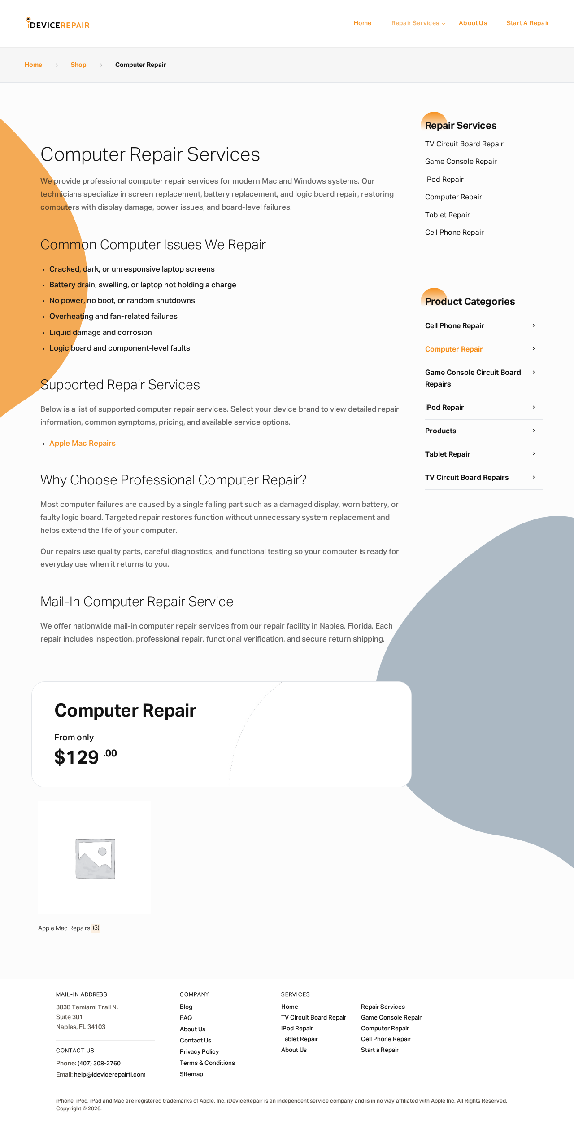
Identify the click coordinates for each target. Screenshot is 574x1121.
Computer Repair (453, 197)
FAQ (186, 1018)
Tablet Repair (447, 215)
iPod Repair (444, 180)
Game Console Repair (461, 162)
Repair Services (415, 23)
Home (363, 23)
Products (441, 431)
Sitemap (191, 1074)
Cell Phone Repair (454, 233)
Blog (186, 1007)
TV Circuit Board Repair (464, 144)
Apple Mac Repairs (82, 444)
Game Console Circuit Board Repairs (473, 378)
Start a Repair (528, 23)
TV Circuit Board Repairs (467, 478)
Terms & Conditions (207, 1063)
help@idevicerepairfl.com (110, 1075)
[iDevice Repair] (58, 23)
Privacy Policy (199, 1052)
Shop (79, 65)
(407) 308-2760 (99, 1063)
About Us (473, 23)
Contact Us (195, 1040)
